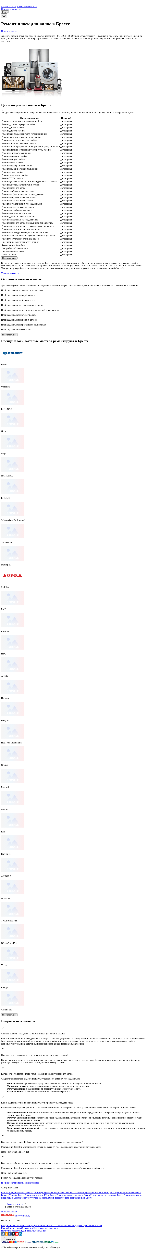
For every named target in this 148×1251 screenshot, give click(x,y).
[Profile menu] (4, 15)
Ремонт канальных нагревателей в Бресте (70, 1192)
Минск (26, 1183)
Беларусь (10, 1239)
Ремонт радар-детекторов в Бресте (73, 1195)
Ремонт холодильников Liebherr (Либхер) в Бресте (25, 1192)
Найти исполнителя (27, 6)
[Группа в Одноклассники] (6, 1235)
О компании (27, 1228)
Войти (5, 12)
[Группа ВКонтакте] (3, 1235)
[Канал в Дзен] (13, 1235)
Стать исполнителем (11, 9)
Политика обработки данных (15, 1230)
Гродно (4, 1183)
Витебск (19, 1183)
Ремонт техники (15, 1204)
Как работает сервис (11, 1228)
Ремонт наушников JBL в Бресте (41, 1195)
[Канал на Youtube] (16, 1235)
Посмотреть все (9, 258)
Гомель (11, 1183)
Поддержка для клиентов (45, 1228)
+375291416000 (8, 6)
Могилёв (34, 1183)
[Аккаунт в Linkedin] (20, 1235)
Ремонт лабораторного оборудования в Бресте (69, 1198)
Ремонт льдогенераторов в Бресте (107, 1195)
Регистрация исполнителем (38, 1225)
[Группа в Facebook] (10, 1235)
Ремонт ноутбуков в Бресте (33, 1198)
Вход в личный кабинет (13, 1225)
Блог (43, 1230)
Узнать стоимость (9, 273)
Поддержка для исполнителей (87, 1225)
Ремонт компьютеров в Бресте (106, 1192)
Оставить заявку (9, 31)
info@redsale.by (22, 1215)
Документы (35, 1230)
